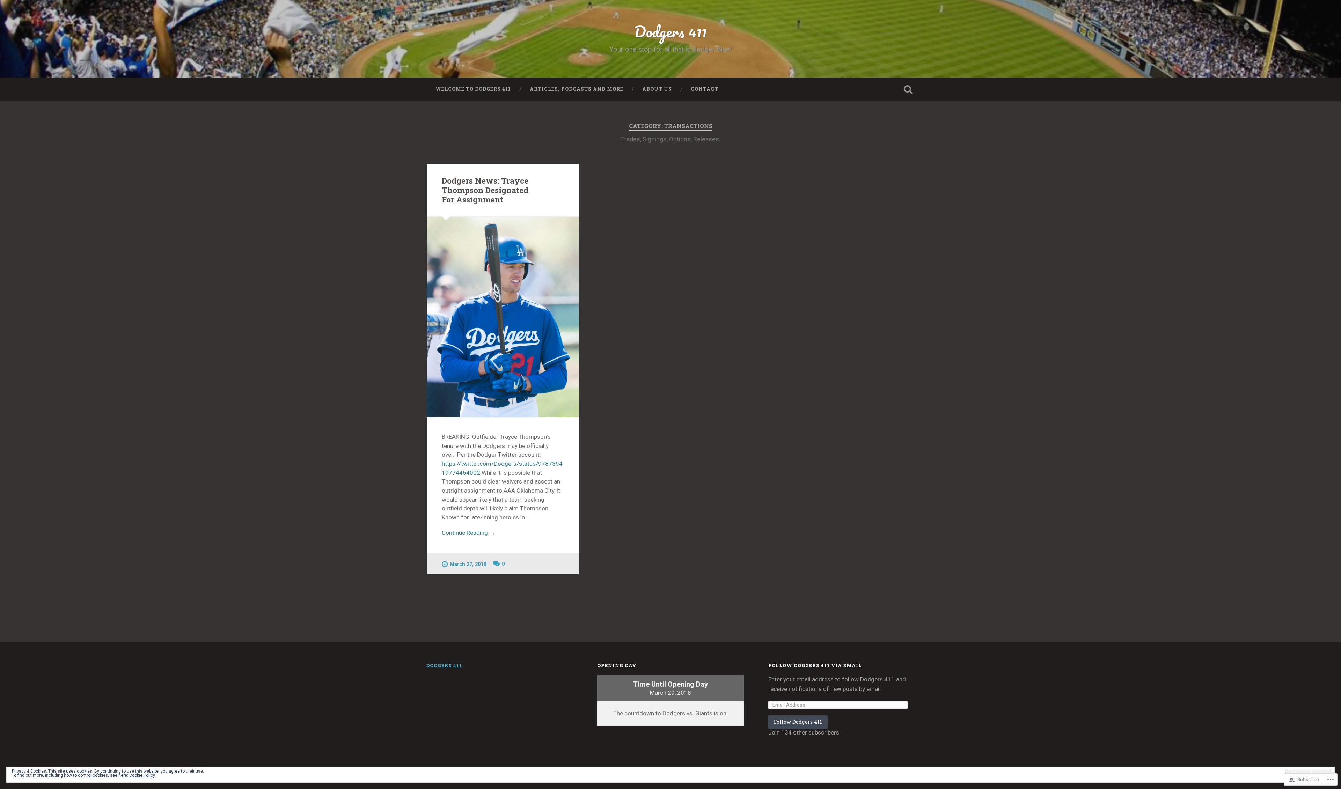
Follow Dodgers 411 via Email (815, 665)
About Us (657, 89)
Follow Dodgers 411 (798, 721)
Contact (704, 89)
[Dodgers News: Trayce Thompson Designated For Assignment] (503, 317)
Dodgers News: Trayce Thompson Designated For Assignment (485, 190)
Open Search (908, 89)
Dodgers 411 (670, 31)
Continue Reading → (468, 532)
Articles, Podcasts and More (576, 89)
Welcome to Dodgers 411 (473, 89)
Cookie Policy (142, 775)
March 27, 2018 (468, 564)
